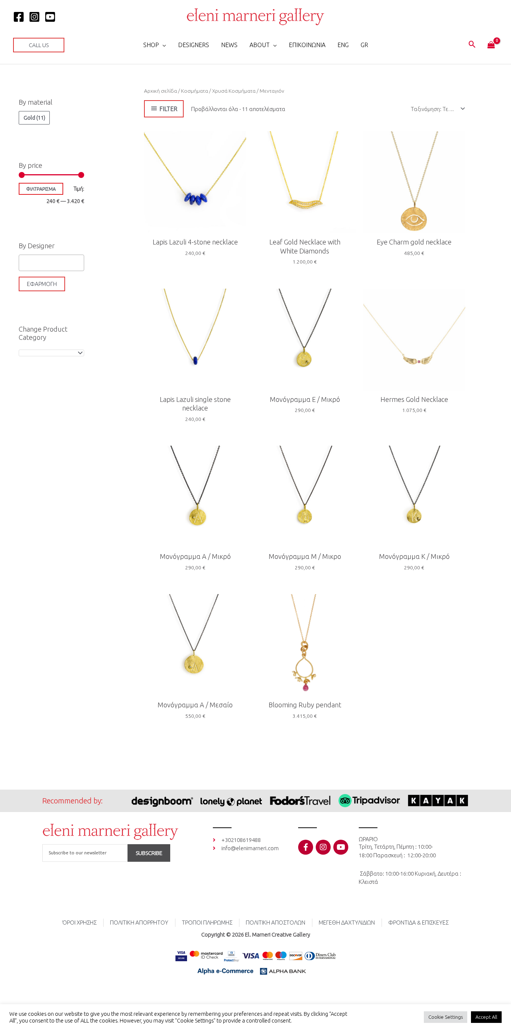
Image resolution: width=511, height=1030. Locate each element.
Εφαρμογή (42, 284)
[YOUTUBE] (50, 16)
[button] (38, 45)
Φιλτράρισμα (41, 188)
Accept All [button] (486, 1017)
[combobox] (51, 353)
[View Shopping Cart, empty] (491, 45)
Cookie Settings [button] (445, 1017)
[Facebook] (18, 16)
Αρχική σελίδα (160, 91)
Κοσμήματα (194, 91)
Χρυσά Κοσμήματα (234, 91)
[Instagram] (34, 16)
